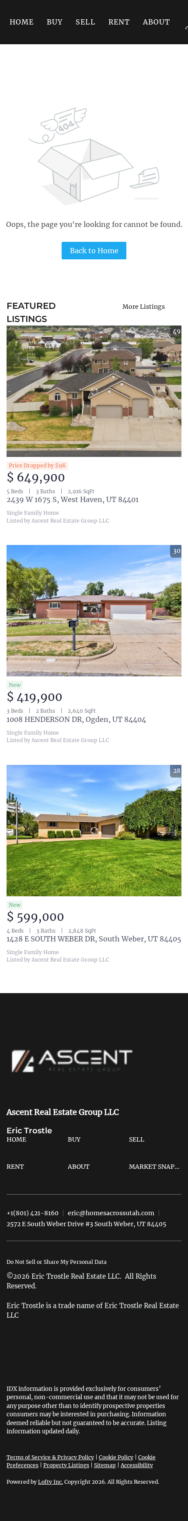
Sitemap (105, 1465)
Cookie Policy (116, 1457)
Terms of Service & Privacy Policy (50, 1457)
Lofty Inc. (50, 1482)
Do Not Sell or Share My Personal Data (57, 1262)
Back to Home (94, 250)
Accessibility (137, 1465)
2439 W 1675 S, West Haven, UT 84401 (73, 499)
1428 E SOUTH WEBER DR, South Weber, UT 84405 (94, 938)
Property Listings (66, 1465)
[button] (55, 22)
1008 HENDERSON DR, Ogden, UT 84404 (76, 719)
